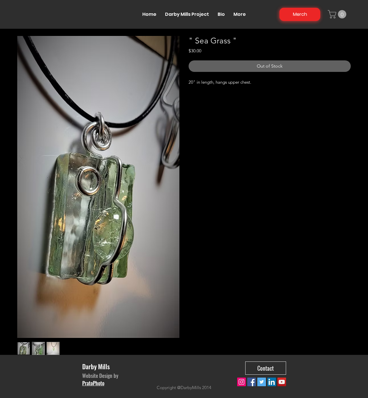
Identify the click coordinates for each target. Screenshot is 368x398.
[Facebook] (251, 382)
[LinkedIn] (271, 382)
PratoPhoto (93, 383)
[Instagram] (241, 382)
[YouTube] (281, 382)
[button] (338, 14)
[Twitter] (261, 382)
